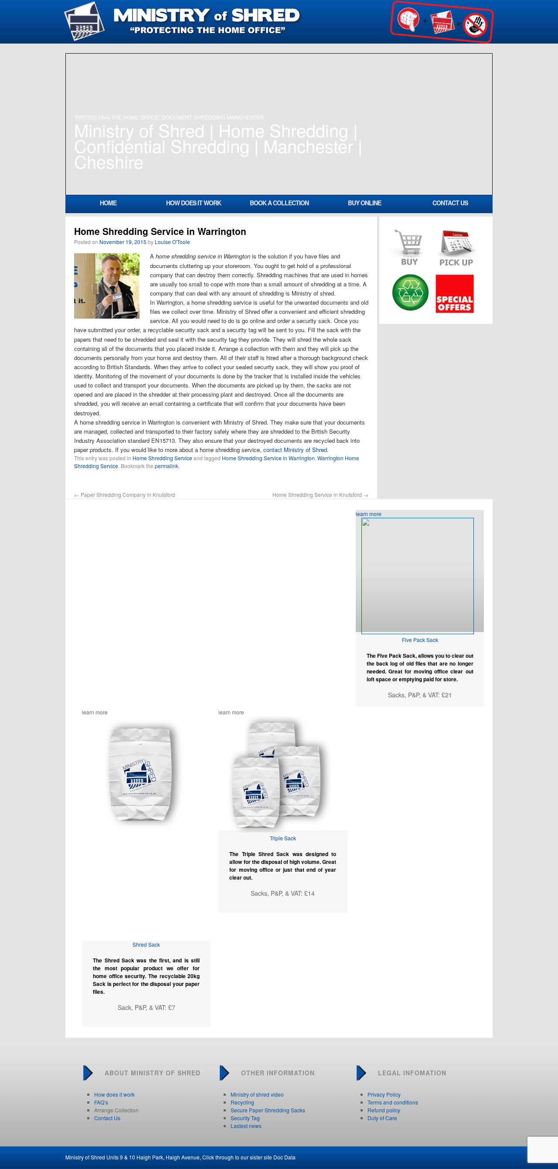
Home (108, 202)
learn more (368, 513)
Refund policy (383, 1110)
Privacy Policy (384, 1094)
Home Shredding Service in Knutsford (320, 494)
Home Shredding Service (162, 458)
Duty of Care (382, 1117)
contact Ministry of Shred (295, 449)
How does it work (193, 202)
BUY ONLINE (364, 202)
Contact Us (107, 1117)
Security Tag (245, 1117)
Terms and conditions (392, 1102)
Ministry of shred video (257, 1094)
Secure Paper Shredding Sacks (268, 1110)
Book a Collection (279, 202)
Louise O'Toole (172, 241)
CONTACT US (450, 202)
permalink (166, 465)
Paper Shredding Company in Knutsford (124, 494)
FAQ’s (101, 1102)
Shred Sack (146, 944)
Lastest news (246, 1125)
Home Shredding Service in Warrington (268, 458)
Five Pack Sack (420, 639)
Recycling (242, 1102)
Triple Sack (283, 838)
